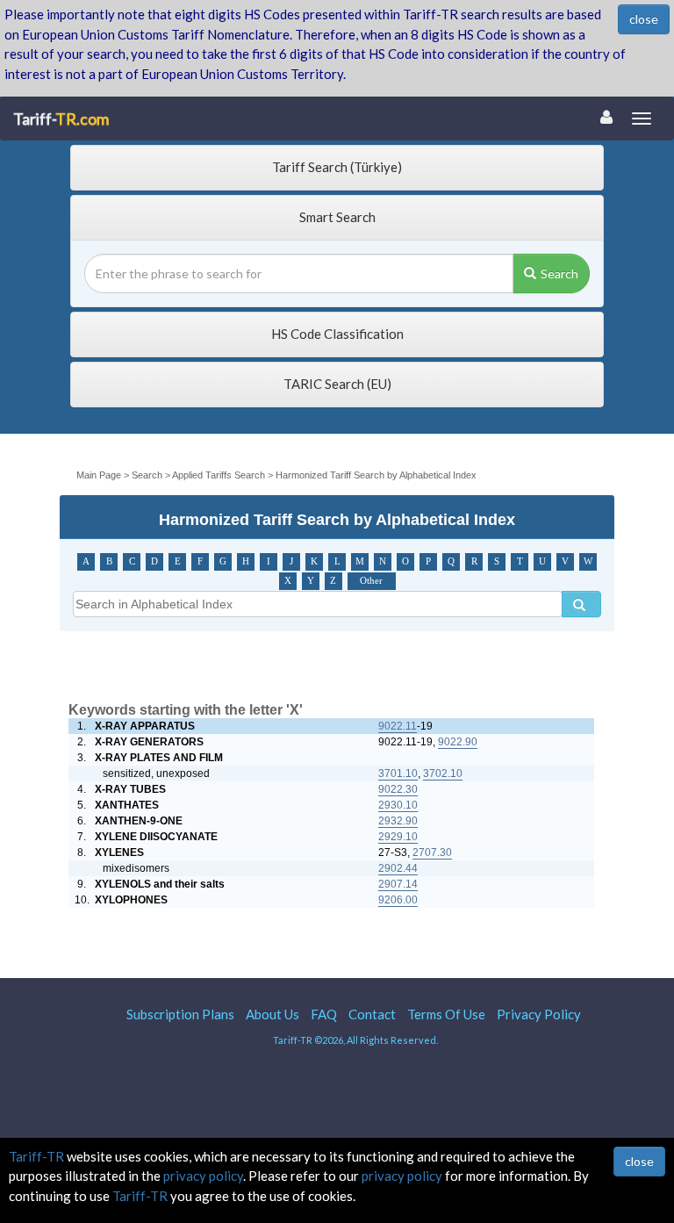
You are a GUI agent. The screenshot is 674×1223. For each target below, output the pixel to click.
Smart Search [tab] (337, 217)
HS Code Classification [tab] (337, 334)
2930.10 (398, 805)
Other (371, 581)
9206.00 (398, 900)
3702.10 (442, 773)
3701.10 (398, 773)
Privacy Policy (539, 1014)
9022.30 (398, 789)
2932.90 (398, 821)
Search (559, 273)
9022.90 (457, 742)
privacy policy (203, 1175)
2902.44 (398, 868)
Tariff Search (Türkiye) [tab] (337, 167)
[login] (606, 117)
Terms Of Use (446, 1014)
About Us (272, 1014)
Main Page (100, 475)
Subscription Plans (180, 1014)
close (643, 18)
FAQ (324, 1014)
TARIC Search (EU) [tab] (337, 384)
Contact (372, 1014)
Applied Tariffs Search (218, 475)
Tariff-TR (36, 1156)
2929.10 (398, 837)
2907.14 (398, 884)
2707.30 (432, 852)
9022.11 (397, 726)
